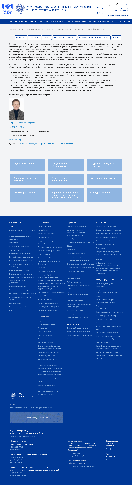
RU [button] (127, 4)
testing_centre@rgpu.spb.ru (77, 456)
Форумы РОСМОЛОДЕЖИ (75, 310)
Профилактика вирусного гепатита (50, 247)
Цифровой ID (42, 296)
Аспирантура (13, 242)
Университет (7, 21)
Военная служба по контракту (48, 310)
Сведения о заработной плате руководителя (114, 13)
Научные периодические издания (20, 260)
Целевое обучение (73, 278)
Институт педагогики (65, 29)
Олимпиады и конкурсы (75, 257)
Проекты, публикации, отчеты (19, 270)
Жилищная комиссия (45, 299)
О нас (21, 29)
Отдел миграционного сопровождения (109, 312)
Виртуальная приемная (46, 342)
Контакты (116, 37)
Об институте (79, 29)
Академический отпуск (75, 300)
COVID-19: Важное (44, 254)
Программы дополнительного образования (94, 37)
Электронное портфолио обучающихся (80, 264)
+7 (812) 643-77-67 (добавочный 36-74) (81, 466)
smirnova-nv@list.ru (17, 139)
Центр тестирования (103, 342)
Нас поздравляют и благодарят (49, 378)
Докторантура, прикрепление (19, 246)
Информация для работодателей (78, 331)
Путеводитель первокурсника (77, 226)
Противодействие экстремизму (78, 317)
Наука (67, 21)
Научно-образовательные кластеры (21, 257)
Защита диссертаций (16, 250)
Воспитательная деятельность (48, 352)
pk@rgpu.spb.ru (15, 449)
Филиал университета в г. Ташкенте (108, 352)
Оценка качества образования (106, 241)
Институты (50, 29)
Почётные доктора (44, 331)
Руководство (42, 328)
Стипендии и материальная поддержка (80, 242)
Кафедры (47, 37)
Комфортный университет (47, 385)
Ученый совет (34, 37)
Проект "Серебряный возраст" (48, 303)
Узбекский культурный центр (106, 319)
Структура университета (35, 29)
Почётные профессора (45, 335)
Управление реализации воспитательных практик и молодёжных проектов (76, 232)
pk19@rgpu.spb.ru (16, 462)
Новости (11, 310)
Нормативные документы (105, 244)
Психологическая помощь (76, 253)
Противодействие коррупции (119, 15)
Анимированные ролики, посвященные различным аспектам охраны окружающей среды (51, 286)
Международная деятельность (85, 21)
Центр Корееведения (103, 323)
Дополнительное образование (106, 237)
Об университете (43, 321)
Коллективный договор (46, 234)
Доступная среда (123, 10)
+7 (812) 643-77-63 (16, 473)
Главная (13, 29)
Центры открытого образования (107, 332)
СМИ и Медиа (124, 21)
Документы (71, 339)
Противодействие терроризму (48, 307)
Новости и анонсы (108, 21)
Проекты (41, 381)
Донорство (42, 267)
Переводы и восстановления (77, 275)
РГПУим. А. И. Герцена (26, 395)
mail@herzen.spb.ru (29, 436)
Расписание (71, 249)
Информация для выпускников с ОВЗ (79, 335)
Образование (43, 21)
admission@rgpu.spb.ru (18, 475)
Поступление (100, 248)
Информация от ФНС (45, 258)
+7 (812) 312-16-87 (17, 127)
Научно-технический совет (18, 286)
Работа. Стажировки (74, 282)
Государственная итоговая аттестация (80, 267)
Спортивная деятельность (47, 356)
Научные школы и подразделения (20, 253)
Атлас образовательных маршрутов (108, 234)
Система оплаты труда (45, 237)
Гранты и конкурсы (15, 303)
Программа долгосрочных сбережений (51, 292)
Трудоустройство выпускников (77, 328)
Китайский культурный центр (106, 316)
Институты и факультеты (25, 21)
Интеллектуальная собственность (20, 274)
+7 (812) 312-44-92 (16, 436)
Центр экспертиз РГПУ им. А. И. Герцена (22, 293)
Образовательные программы (64, 37)
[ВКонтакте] (107, 449)
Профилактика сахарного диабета (49, 251)
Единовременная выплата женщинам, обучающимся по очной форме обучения (80, 294)
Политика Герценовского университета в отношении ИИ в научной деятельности (22, 280)
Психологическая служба (46, 271)
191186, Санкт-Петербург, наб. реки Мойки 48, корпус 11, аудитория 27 (45, 144)
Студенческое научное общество (20, 290)
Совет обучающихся (74, 239)
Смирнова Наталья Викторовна (22, 123)
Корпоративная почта (45, 226)
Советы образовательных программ (108, 230)
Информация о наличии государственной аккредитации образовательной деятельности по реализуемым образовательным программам (108, 268)
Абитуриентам (57, 21)
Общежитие (71, 246)
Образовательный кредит (76, 271)
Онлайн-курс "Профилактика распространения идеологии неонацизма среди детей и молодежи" (51, 277)
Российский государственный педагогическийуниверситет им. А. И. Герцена (58, 9)
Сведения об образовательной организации (114, 8)
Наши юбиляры (43, 230)
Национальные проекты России (19, 307)
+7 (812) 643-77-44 (74, 453)
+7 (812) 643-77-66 (16, 447)
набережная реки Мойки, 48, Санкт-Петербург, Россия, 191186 (31, 408)
